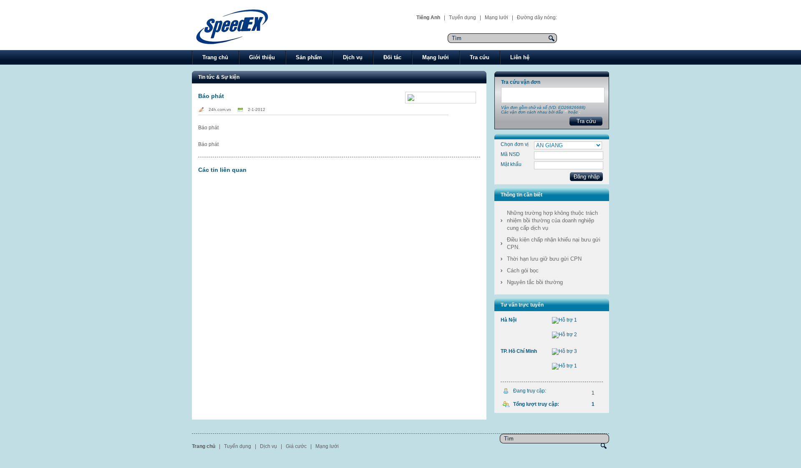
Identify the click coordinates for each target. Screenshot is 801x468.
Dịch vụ (353, 57)
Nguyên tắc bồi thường (535, 282)
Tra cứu (479, 57)
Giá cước (296, 446)
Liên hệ (519, 57)
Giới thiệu (262, 57)
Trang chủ (215, 57)
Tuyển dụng (462, 17)
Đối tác (392, 57)
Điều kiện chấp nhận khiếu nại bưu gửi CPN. (553, 243)
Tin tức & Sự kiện (218, 77)
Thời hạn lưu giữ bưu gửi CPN (544, 259)
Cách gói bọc (523, 270)
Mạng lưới (496, 17)
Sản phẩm (309, 57)
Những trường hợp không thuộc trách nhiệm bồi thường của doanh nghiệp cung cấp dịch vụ (552, 220)
